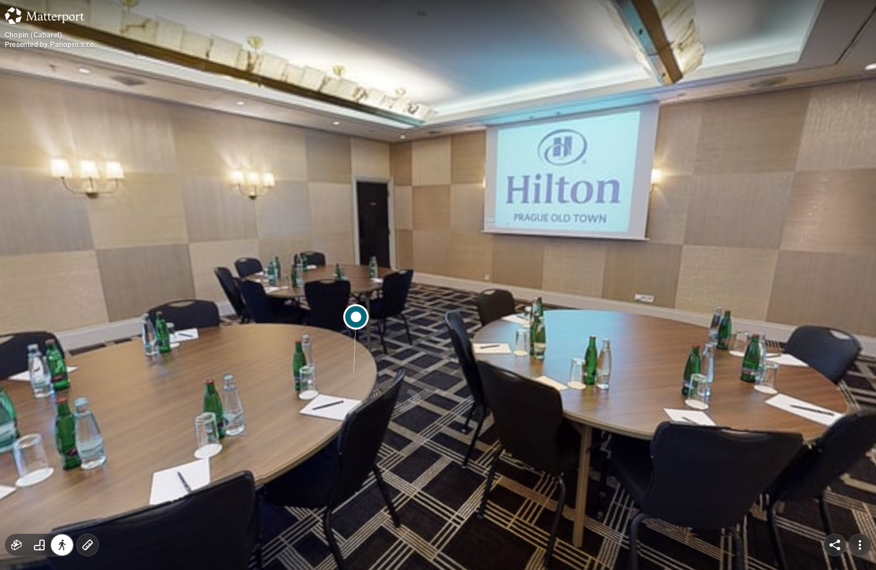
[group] (39, 545)
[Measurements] (87, 545)
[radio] (16, 545)
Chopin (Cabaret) (33, 35)
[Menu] (860, 545)
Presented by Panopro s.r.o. (50, 45)
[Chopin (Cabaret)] (438, 285)
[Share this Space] (835, 545)
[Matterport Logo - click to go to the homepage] (44, 15)
